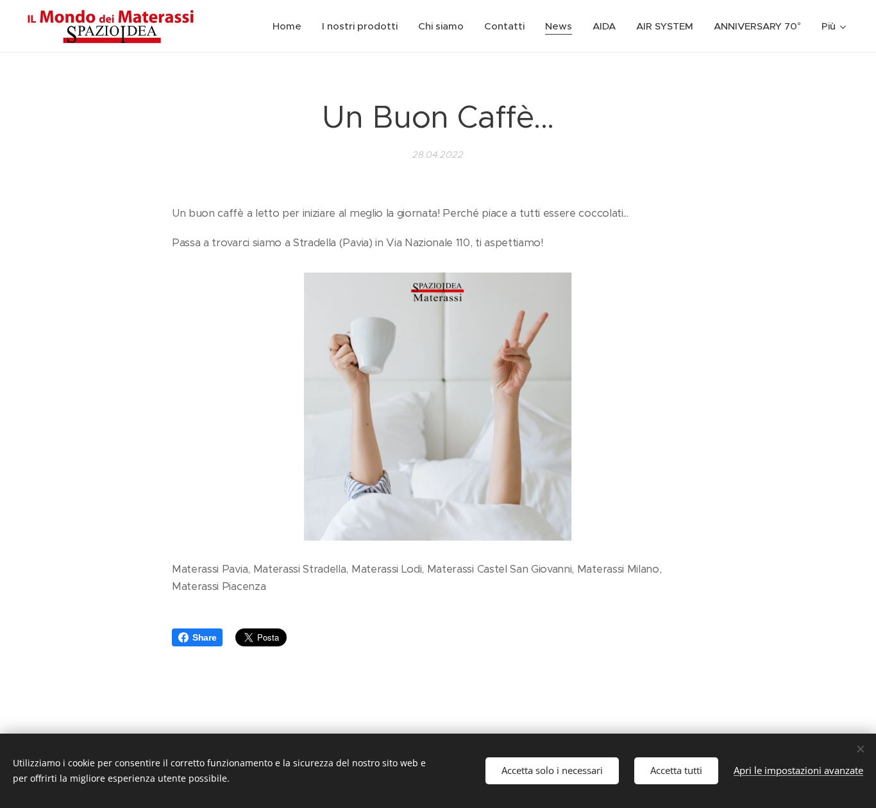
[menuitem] (290, 26)
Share (204, 637)
